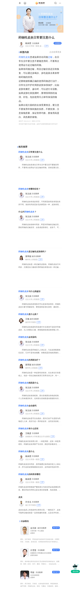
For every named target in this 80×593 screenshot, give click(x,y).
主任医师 (32, 43)
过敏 (50, 57)
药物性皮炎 (24, 57)
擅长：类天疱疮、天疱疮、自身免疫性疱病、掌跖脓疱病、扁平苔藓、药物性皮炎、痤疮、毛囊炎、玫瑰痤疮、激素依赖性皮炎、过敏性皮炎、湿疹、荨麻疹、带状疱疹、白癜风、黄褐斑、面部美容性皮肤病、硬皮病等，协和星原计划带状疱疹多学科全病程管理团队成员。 (39, 585)
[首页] (19, 3)
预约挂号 (56, 528)
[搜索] (56, 3)
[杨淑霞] (21, 44)
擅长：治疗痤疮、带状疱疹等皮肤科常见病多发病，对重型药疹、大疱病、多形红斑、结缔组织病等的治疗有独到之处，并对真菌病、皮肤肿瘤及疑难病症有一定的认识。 (39, 540)
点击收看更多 (55, 52)
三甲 (46, 46)
